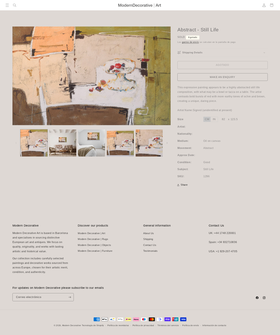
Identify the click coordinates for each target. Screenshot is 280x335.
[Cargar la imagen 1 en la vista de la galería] (33, 143)
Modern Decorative (71, 325)
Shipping (148, 239)
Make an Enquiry (222, 77)
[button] (7, 5)
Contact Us (149, 245)
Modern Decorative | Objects (94, 245)
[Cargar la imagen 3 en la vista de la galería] (91, 143)
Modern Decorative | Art (91, 233)
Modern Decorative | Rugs (93, 239)
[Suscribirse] (69, 297)
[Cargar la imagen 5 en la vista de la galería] (149, 143)
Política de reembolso (118, 325)
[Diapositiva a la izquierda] (16, 142)
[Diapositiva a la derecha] (167, 142)
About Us (148, 233)
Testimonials (150, 251)
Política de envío (190, 325)
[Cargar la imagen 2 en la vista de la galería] (62, 143)
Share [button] (184, 185)
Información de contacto (214, 325)
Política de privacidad (143, 325)
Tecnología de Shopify (93, 325)
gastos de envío (190, 42)
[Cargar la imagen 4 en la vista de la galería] (120, 143)
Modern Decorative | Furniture (95, 251)
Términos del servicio (168, 325)
